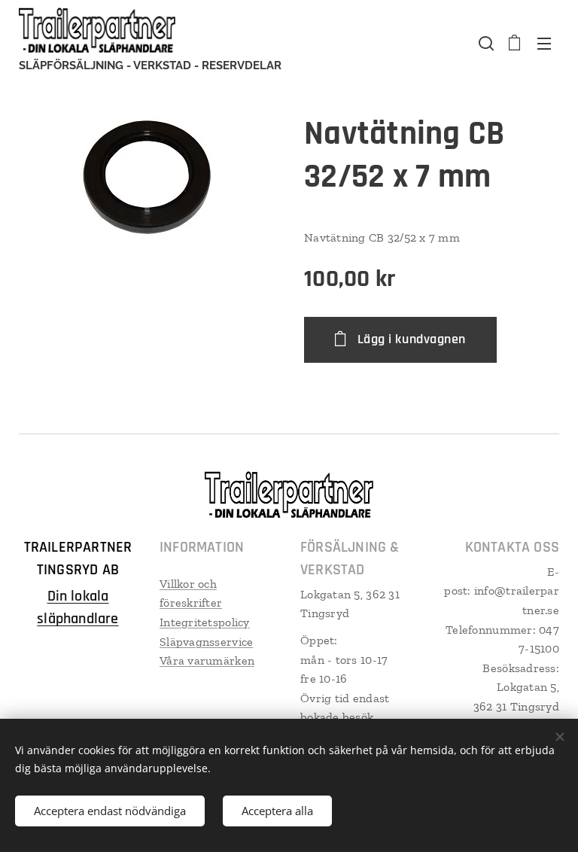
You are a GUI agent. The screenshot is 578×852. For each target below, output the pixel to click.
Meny (544, 43)
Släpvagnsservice (206, 641)
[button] (485, 43)
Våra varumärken (207, 660)
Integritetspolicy (205, 622)
